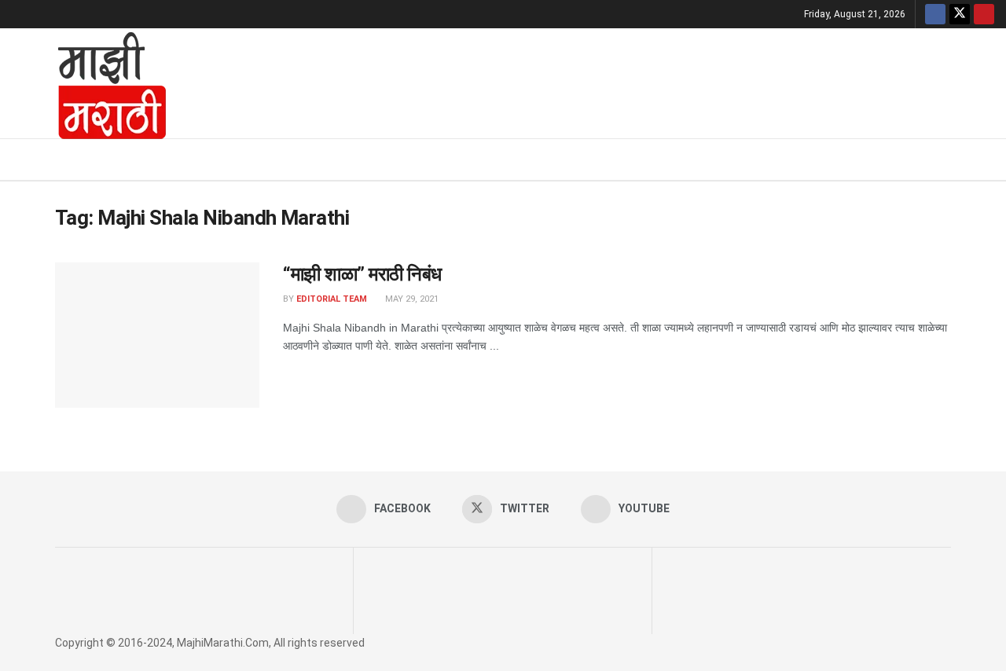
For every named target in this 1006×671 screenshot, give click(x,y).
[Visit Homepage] (91, 83)
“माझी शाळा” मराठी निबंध (362, 274)
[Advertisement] (593, 81)
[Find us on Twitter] (959, 14)
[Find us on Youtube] (984, 14)
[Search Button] (988, 159)
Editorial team (331, 299)
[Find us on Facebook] (935, 14)
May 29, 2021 (411, 299)
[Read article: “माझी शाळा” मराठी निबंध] (157, 335)
